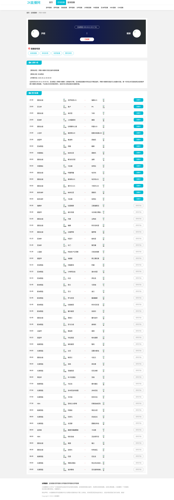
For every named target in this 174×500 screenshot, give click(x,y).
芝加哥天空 (95, 436)
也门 (69, 245)
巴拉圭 (94, 456)
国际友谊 (40, 100)
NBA (38, 403)
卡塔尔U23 (95, 186)
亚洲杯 (39, 120)
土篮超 (39, 252)
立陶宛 (94, 219)
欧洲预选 (40, 285)
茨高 (93, 377)
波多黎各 (71, 469)
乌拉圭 (70, 384)
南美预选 (40, 344)
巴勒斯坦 (71, 265)
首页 (51, 2)
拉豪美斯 (71, 206)
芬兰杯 (39, 107)
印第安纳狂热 (96, 403)
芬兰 (69, 291)
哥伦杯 (39, 377)
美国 (69, 443)
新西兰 (70, 357)
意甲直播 (49, 7)
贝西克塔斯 (95, 252)
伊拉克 (94, 278)
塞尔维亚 (71, 311)
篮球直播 (71, 2)
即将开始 (138, 205)
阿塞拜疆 (71, 173)
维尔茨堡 (71, 212)
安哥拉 (94, 166)
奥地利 (94, 324)
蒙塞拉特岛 (95, 423)
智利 (93, 344)
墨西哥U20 (71, 133)
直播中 (138, 100)
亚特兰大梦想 (72, 403)
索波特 (70, 140)
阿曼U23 (94, 126)
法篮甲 (39, 331)
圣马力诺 (71, 324)
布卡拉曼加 (71, 377)
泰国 (93, 120)
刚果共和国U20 (97, 133)
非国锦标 (40, 153)
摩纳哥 (70, 331)
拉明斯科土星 (72, 126)
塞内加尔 (95, 318)
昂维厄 (94, 140)
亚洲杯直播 (104, 7)
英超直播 (64, 7)
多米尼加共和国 (73, 390)
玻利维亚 (71, 344)
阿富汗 (70, 239)
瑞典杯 (39, 206)
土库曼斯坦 (71, 120)
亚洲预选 (40, 146)
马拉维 (70, 166)
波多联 (39, 430)
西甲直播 (56, 7)
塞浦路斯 (95, 298)
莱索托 (94, 153)
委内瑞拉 (95, 384)
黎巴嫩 (94, 245)
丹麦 (69, 219)
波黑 (93, 159)
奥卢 (69, 107)
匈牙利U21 (95, 179)
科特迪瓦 (95, 450)
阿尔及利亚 (95, 225)
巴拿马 (70, 417)
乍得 (93, 113)
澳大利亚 (95, 272)
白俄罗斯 (71, 232)
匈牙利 (94, 173)
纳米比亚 (71, 153)
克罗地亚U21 (72, 100)
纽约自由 (71, 436)
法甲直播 (79, 7)
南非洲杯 (40, 192)
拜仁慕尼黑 (95, 258)
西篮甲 (39, 338)
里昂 (93, 331)
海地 (69, 364)
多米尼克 (95, 390)
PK (93, 107)
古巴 (69, 351)
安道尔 (94, 311)
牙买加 (70, 397)
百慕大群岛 (95, 351)
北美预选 (40, 351)
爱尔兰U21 (71, 186)
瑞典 (69, 225)
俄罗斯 (94, 232)
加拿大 (70, 450)
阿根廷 (70, 410)
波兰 (93, 291)
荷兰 (69, 285)
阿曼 (93, 265)
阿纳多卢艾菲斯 (73, 252)
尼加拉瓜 (95, 417)
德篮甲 (39, 212)
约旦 (69, 278)
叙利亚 (94, 239)
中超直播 (96, 7)
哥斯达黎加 (71, 463)
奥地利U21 (71, 179)
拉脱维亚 (71, 305)
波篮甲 (39, 140)
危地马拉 (95, 397)
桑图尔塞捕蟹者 (73, 430)
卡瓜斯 (94, 430)
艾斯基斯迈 (95, 206)
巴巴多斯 (95, 371)
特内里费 (95, 338)
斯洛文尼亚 (71, 159)
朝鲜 (93, 146)
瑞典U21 (94, 100)
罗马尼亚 (71, 298)
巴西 (69, 456)
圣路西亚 (71, 371)
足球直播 (61, 2)
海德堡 (70, 258)
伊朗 (69, 146)
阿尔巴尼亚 (95, 305)
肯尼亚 (70, 113)
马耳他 (94, 285)
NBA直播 (113, 7)
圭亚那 (70, 423)
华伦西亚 (71, 338)
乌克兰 (94, 357)
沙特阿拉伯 (71, 272)
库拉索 (94, 364)
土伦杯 (39, 133)
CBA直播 (120, 7)
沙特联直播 (87, 7)
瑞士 (93, 443)
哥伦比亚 (95, 410)
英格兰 (70, 318)
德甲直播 (72, 7)
